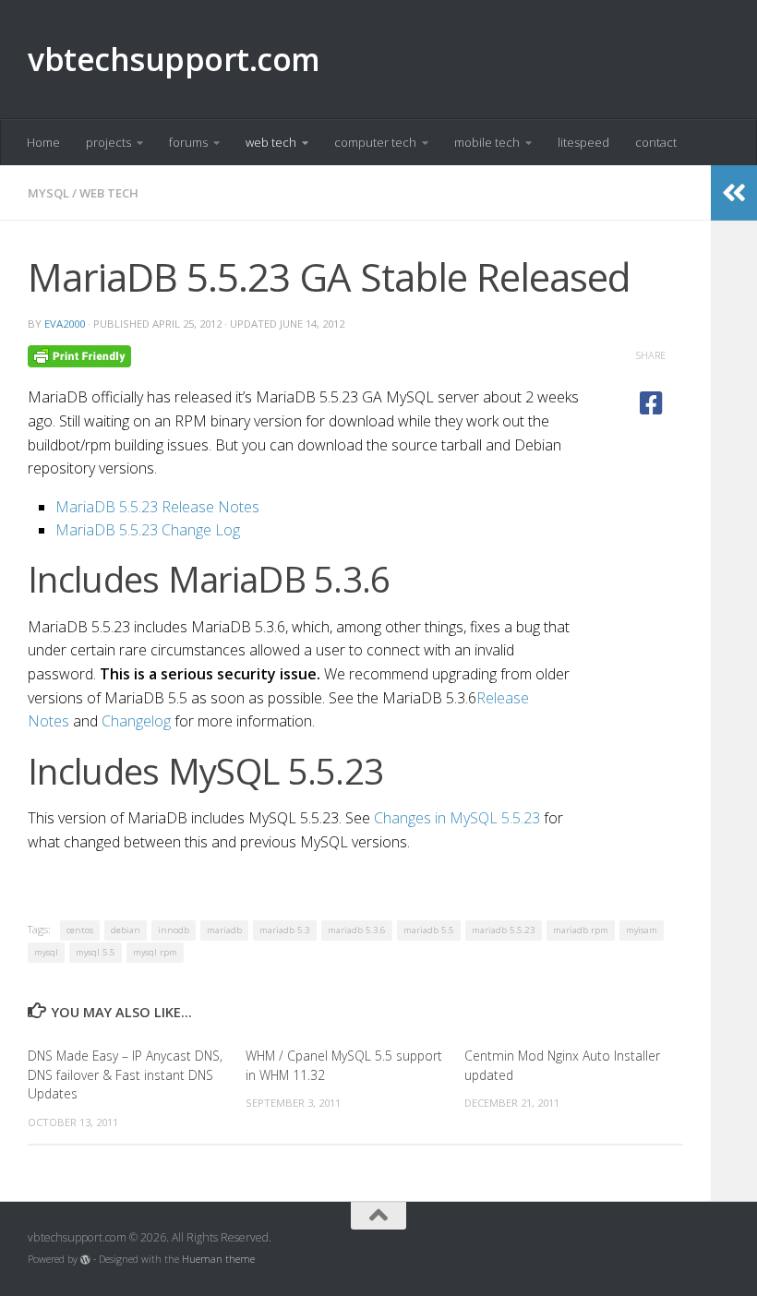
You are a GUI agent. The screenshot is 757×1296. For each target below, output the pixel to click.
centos (79, 930)
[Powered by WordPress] (85, 1259)
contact (656, 142)
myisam (641, 930)
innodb (173, 930)
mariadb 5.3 (284, 930)
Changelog (136, 721)
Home (43, 142)
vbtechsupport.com (174, 59)
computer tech (375, 142)
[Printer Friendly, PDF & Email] (79, 355)
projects (108, 142)
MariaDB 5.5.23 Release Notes (157, 507)
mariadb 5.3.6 (357, 930)
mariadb (224, 930)
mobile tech (487, 142)
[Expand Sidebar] (734, 193)
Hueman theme (218, 1259)
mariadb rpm (580, 930)
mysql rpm (155, 952)
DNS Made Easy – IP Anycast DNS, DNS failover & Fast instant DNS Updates (125, 1074)
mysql (48, 193)
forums (188, 142)
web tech (271, 142)
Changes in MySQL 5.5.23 (457, 818)
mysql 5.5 (95, 952)
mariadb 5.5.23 (503, 930)
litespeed (583, 142)
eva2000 (64, 323)
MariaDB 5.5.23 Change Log (147, 530)
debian (125, 930)
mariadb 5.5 (428, 930)
